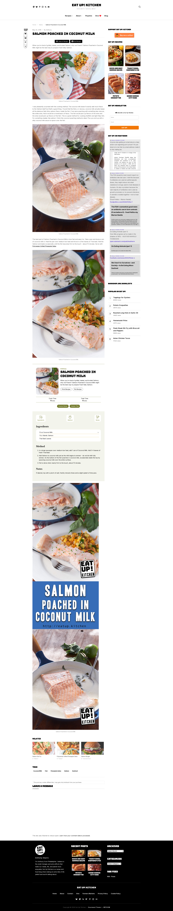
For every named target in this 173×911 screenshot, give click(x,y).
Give (77, 893)
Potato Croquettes (116, 97)
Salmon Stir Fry (36, 756)
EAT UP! (124, 128)
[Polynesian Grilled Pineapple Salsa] (68, 748)
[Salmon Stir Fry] (43, 748)
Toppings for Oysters (121, 297)
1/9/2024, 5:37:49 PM (120, 173)
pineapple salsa (56, 771)
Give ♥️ (98, 16)
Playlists (88, 16)
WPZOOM (106, 907)
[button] (98, 432)
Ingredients (40, 420)
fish (46, 771)
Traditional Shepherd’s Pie (132, 69)
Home (34, 25)
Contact (70, 893)
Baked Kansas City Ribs (133, 97)
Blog (106, 16)
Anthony (49, 30)
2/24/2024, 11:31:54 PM (120, 140)
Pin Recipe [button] (78, 389)
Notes (98, 420)
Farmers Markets (89, 893)
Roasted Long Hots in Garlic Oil (125, 313)
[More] (25, 46)
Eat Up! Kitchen (86, 5)
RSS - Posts (111, 876)
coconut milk (37, 771)
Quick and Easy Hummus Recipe (115, 69)
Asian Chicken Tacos (121, 338)
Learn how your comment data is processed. (74, 836)
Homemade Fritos (120, 320)
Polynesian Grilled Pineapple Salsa (44, 246)
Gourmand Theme (94, 907)
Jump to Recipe (63, 41)
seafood (75, 771)
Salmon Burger (85, 756)
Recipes (68, 16)
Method (70, 420)
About (78, 16)
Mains (41, 25)
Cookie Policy (115, 893)
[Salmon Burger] (92, 748)
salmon (66, 771)
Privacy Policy (103, 893)
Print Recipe (77, 41)
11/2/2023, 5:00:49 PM (120, 229)
